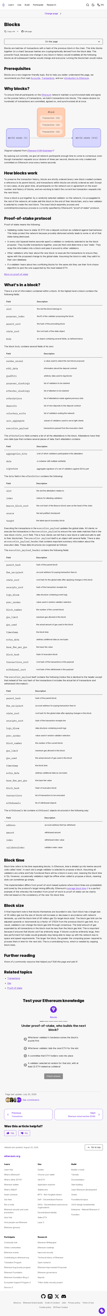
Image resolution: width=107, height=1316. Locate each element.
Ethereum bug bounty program (17, 1267)
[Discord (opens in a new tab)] (63, 1296)
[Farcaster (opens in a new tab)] (50, 1296)
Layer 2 (41, 1222)
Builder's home (77, 1170)
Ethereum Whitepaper (47, 1242)
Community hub (10, 1242)
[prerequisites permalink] (3, 68)
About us (17, 1303)
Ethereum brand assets (33, 1303)
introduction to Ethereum (76, 78)
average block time (77, 888)
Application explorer (46, 1184)
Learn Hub (8, 1170)
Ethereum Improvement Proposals (52, 1267)
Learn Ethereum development (84, 1190)
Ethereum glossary (12, 1227)
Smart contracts (10, 1194)
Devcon (8, 1287)
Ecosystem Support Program (17, 1282)
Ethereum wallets (11, 1184)
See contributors (31, 1100)
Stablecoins (43, 1190)
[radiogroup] (53, 1052)
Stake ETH (42, 1217)
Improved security (45, 1252)
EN (102, 5)
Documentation (77, 1180)
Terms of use (88, 1303)
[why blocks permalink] (3, 88)
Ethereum (46, 94)
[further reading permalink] (3, 955)
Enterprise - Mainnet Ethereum (85, 1209)
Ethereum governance (47, 1272)
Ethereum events (11, 1252)
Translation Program (12, 1262)
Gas (9, 983)
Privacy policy (74, 1303)
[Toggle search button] (87, 5)
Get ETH (41, 1180)
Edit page (27, 32)
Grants (74, 1194)
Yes (12, 1133)
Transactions (47, 78)
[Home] (3, 5)
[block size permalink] (3, 905)
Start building (77, 1184)
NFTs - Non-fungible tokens (50, 1194)
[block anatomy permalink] (3, 284)
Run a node (9, 1204)
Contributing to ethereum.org (16, 1257)
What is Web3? (10, 1190)
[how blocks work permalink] (3, 173)
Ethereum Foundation (13, 1272)
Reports (41, 1277)
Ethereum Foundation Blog (16, 1277)
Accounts (35, 78)
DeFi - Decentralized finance (50, 1199)
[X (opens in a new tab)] (57, 1296)
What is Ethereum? (12, 1174)
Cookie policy (45, 1307)
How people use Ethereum (15, 1222)
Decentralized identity (47, 1212)
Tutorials (75, 1174)
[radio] (53, 1039)
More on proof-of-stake (16, 274)
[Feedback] (102, 1311)
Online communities (12, 1247)
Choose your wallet (46, 1174)
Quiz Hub (8, 1217)
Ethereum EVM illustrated (40, 150)
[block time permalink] (3, 860)
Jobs (64, 1303)
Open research (44, 1262)
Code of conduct (52, 1303)
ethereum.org (12, 1156)
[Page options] (17, 31)
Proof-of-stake (14, 988)
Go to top (96, 1147)
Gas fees (8, 1199)
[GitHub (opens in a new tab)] (43, 1296)
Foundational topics (79, 1199)
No (26, 1133)
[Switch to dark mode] (93, 5)
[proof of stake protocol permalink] (3, 218)
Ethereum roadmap (46, 1247)
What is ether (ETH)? (13, 1180)
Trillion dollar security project (50, 1282)
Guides (41, 1170)
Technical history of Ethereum (50, 1257)
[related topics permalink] (3, 972)
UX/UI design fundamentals (83, 1204)
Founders (75, 1214)
